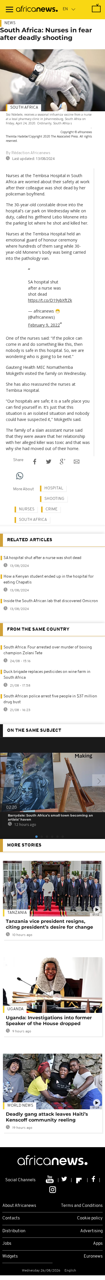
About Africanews (19, 1206)
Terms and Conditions (82, 1206)
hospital (53, 488)
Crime (51, 509)
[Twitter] (64, 1180)
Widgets (10, 1256)
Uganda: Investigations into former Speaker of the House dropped (49, 1020)
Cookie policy (90, 1218)
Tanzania (17, 913)
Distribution (13, 1231)
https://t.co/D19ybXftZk (50, 300)
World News (20, 1105)
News (9, 23)
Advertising (91, 1231)
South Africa (24, 107)
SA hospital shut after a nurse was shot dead (42, 558)
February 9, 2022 (44, 325)
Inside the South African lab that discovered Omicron (51, 601)
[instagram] (52, 1189)
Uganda (15, 1009)
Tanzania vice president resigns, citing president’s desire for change (49, 924)
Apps (98, 1244)
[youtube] (50, 1180)
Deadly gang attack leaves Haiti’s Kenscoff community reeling (47, 1117)
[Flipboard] (79, 1180)
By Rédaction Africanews (28, 153)
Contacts (11, 1218)
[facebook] (94, 1180)
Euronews (93, 1256)
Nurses (26, 509)
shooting (54, 499)
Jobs (6, 1244)
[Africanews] (37, 9)
